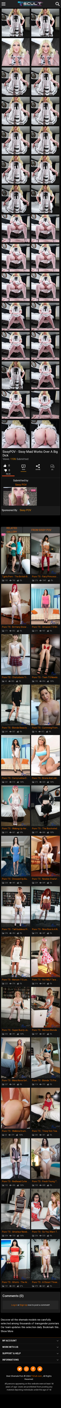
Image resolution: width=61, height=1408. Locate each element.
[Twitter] (19, 1368)
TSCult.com (36, 1376)
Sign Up (23, 1305)
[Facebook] (33, 1368)
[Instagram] (26, 1368)
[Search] (57, 3)
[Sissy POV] (20, 496)
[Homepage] (30, 4)
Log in (14, 1305)
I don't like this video (5, 470)
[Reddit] (39, 1368)
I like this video (4, 465)
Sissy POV (21, 484)
